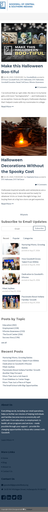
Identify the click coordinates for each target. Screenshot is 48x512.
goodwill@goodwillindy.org (16, 485)
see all (4, 342)
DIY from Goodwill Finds (10, 80)
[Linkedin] (9, 497)
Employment (11, 328)
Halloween (40, 80)
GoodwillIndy (32, 77)
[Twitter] (14, 497)
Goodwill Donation (8, 82)
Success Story (11, 337)
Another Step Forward (12, 373)
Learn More (6, 440)
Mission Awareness (36, 82)
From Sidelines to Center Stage (16, 379)
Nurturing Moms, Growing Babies (17, 357)
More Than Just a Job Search (15, 376)
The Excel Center (13, 334)
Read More (6, 106)
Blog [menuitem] (4, 462)
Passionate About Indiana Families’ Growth (21, 370)
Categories (28, 238)
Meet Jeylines (9, 367)
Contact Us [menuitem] (7, 471)
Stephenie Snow (33, 177)
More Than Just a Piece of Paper (17, 382)
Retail (18, 82)
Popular (16, 238)
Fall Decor (25, 82)
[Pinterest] (19, 497)
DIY (21, 80)
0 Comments (42, 87)
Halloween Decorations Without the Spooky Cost (22, 166)
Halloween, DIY (29, 80)
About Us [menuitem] (6, 467)
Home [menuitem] (5, 458)
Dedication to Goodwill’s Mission (17, 363)
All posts (24, 214)
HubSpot (29, 509)
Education (10, 325)
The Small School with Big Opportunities (20, 385)
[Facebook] (3, 497)
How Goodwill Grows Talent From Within (21, 360)
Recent (6, 238)
